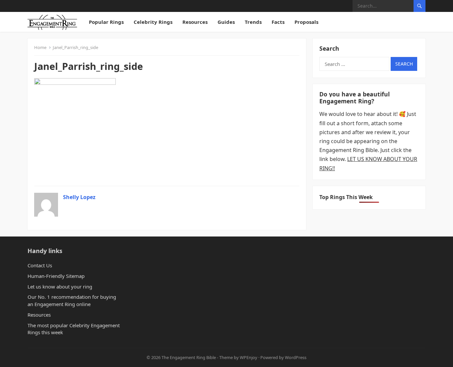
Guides (226, 22)
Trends (253, 22)
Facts (278, 22)
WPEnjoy (248, 357)
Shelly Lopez (79, 197)
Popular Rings (106, 22)
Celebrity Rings (153, 22)
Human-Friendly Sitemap (56, 276)
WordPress (295, 357)
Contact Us (40, 265)
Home (40, 47)
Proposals (306, 22)
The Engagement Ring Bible (189, 357)
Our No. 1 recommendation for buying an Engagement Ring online (72, 300)
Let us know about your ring (60, 286)
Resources (195, 22)
